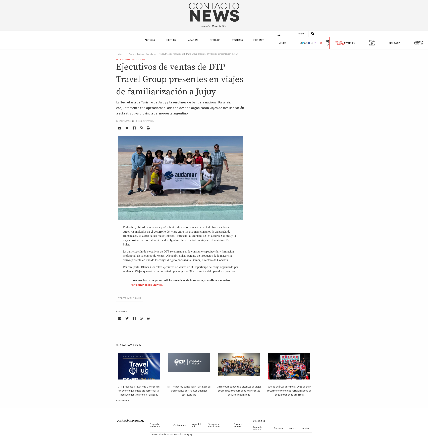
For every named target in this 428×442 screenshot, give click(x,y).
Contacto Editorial (257, 428)
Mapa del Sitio (196, 425)
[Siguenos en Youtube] (321, 43)
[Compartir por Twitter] (127, 128)
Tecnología (394, 43)
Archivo (283, 43)
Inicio (120, 54)
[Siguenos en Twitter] (303, 43)
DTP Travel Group (129, 298)
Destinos (215, 39)
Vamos (292, 428)
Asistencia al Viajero (418, 43)
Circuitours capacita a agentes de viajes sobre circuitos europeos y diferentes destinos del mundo (239, 390)
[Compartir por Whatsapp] (141, 128)
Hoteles (171, 39)
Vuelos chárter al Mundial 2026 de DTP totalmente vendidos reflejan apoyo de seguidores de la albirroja (289, 390)
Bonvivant (279, 428)
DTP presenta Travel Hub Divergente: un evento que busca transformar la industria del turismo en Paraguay (139, 390)
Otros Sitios (259, 420)
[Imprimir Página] (148, 128)
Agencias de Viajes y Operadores (142, 54)
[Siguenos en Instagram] (315, 43)
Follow (301, 33)
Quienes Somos (238, 425)
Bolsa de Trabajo (372, 43)
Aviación (193, 39)
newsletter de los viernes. (147, 284)
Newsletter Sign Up (341, 42)
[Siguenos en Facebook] (309, 43)
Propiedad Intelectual (155, 425)
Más (279, 35)
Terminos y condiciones (214, 425)
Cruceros (237, 39)
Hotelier (305, 428)
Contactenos (179, 425)
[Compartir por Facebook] (134, 128)
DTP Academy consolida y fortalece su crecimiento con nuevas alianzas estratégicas (188, 390)
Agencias (150, 39)
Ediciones (258, 39)
